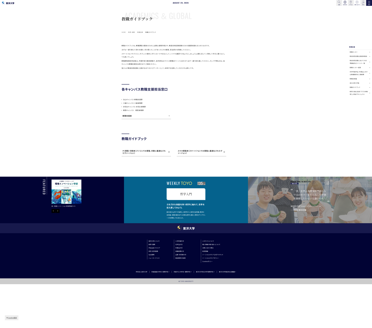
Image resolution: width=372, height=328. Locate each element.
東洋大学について (154, 241)
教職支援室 (127, 116)
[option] (66, 193)
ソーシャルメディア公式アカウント (212, 255)
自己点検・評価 (354, 83)
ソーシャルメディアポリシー (210, 258)
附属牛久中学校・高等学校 (182, 272)
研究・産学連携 (153, 251)
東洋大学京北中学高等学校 (204, 272)
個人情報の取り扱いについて (211, 244)
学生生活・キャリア (154, 248)
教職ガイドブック (355, 87)
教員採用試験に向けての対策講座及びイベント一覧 (358, 62)
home (124, 32)
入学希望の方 (179, 241)
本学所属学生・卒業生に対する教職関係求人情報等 (359, 73)
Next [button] (57, 211)
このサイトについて (208, 241)
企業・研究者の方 (180, 255)
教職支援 (140, 32)
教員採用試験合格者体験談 (358, 56)
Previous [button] (53, 211)
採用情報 (205, 251)
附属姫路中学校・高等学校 (160, 272)
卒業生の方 (179, 248)
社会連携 (151, 255)
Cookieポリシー (207, 261)
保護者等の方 (179, 251)
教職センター (354, 52)
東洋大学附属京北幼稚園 (227, 272)
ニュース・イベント (154, 258)
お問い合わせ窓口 (208, 248)
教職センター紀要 (355, 67)
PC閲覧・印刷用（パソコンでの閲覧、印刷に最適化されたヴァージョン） (144, 152)
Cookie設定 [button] (12, 318)
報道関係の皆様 (180, 258)
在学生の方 (179, 244)
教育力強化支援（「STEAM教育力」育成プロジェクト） (359, 93)
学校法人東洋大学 (141, 272)
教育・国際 (131, 32)
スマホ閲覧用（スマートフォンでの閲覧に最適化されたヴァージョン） (200, 152)
